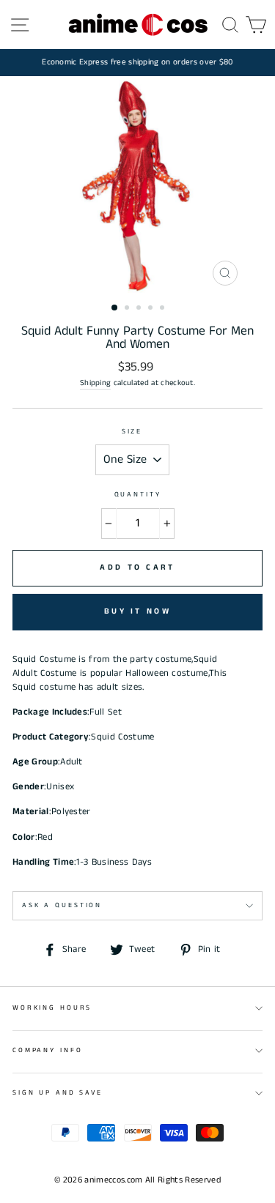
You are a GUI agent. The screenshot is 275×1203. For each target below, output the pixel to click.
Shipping (95, 383)
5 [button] (163, 309)
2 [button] (128, 309)
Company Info (47, 1050)
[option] (137, 62)
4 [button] (151, 309)
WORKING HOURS (52, 1008)
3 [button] (140, 309)
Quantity (137, 494)
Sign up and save (57, 1093)
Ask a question (62, 905)
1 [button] (115, 308)
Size (132, 431)
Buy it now (137, 611)
